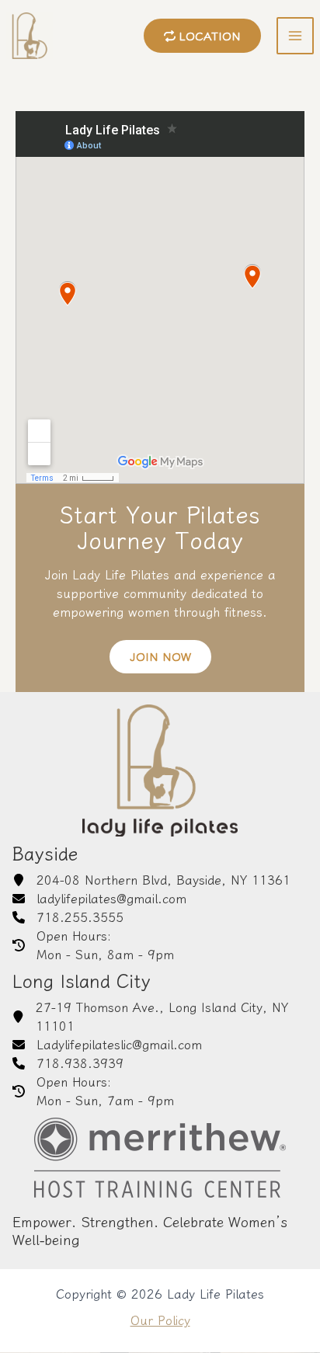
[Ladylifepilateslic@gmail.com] (107, 1044)
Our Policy (160, 1320)
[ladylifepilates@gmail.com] (99, 898)
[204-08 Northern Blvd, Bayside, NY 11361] (151, 880)
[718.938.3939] (67, 1063)
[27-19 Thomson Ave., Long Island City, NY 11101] (160, 1016)
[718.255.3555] (67, 917)
